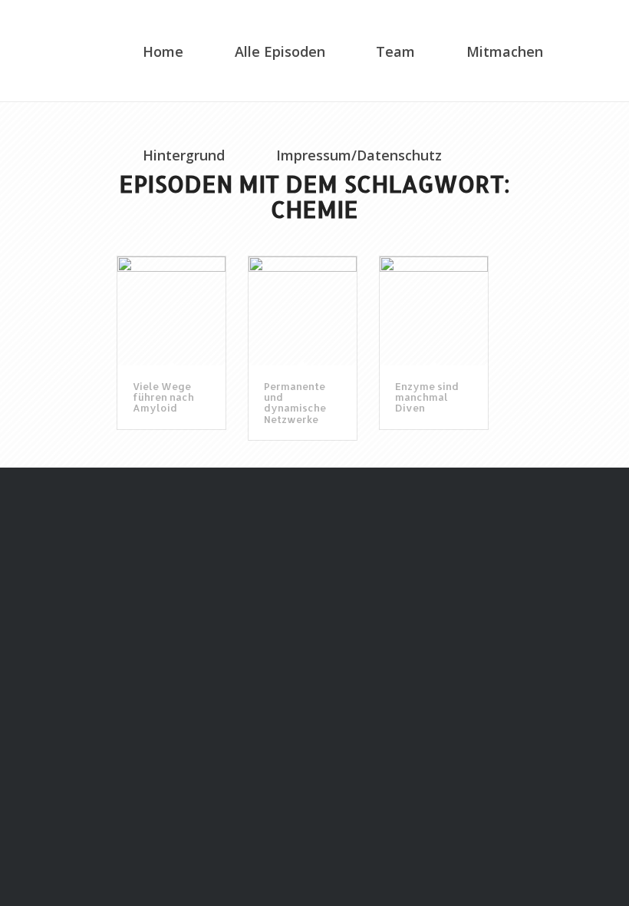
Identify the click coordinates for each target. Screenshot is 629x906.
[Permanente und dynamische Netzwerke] (303, 310)
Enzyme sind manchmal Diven (427, 397)
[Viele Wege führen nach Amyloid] (171, 310)
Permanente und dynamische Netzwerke (295, 402)
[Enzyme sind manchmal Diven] (434, 310)
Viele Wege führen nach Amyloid (163, 397)
